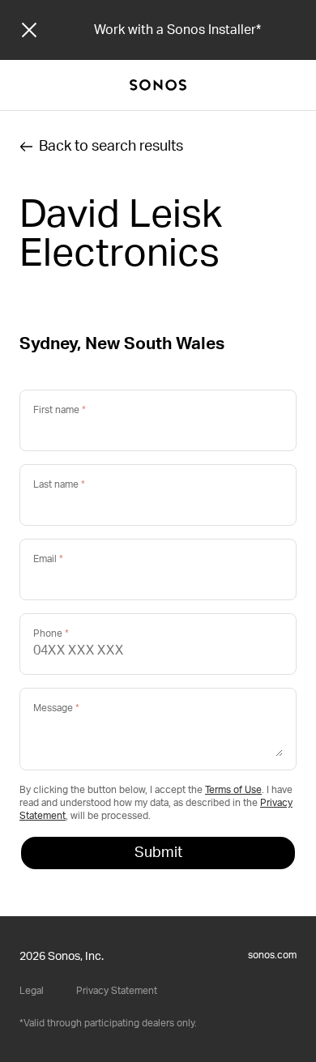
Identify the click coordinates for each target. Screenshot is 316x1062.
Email (45, 559)
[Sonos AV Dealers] (158, 85)
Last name (56, 484)
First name (56, 410)
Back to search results (111, 146)
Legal (31, 991)
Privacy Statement (116, 991)
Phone (47, 633)
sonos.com (272, 955)
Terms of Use (233, 790)
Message (53, 708)
